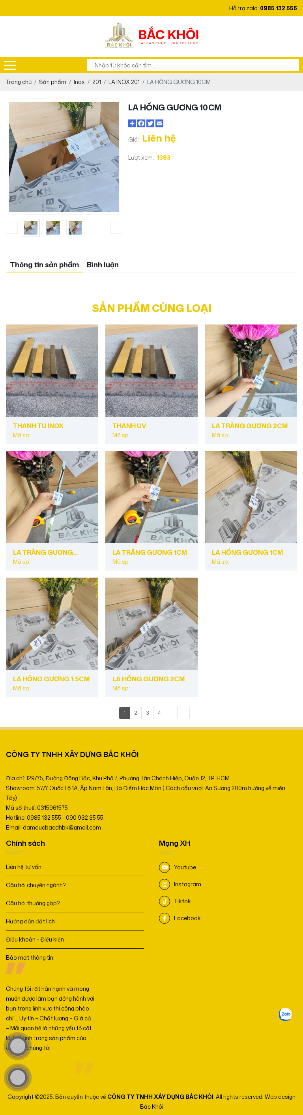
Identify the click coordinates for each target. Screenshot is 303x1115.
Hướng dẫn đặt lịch (30, 921)
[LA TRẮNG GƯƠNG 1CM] (151, 497)
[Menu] (10, 65)
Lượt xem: (141, 157)
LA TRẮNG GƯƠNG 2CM (250, 425)
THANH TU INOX (38, 425)
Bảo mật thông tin (29, 957)
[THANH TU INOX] (52, 370)
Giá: (133, 139)
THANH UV (129, 425)
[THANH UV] (151, 370)
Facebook (187, 918)
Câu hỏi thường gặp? (33, 903)
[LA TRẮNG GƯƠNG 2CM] (251, 370)
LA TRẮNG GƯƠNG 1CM (149, 552)
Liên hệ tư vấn (23, 867)
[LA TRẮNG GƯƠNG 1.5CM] (52, 497)
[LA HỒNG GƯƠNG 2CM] (151, 624)
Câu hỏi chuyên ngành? (36, 885)
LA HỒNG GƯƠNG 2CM (148, 679)
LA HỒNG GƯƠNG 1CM (247, 552)
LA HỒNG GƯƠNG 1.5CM (51, 679)
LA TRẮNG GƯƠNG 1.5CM (43, 552)
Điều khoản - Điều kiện (35, 939)
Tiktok (182, 901)
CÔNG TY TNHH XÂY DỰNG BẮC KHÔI (160, 1096)
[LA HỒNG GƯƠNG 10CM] (31, 228)
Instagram (187, 884)
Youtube (185, 867)
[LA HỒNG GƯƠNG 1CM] (251, 497)
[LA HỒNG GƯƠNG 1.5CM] (52, 624)
